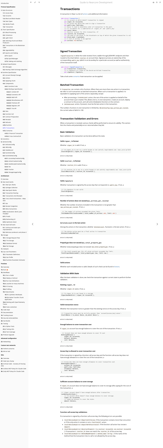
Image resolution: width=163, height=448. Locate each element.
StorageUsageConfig (13, 172)
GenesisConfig (6, 142)
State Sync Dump (7, 361)
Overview (4, 179)
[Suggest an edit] (160, 2)
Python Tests (8, 326)
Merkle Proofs (8, 24)
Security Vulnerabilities (9, 318)
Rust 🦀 (4, 270)
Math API (12, 97)
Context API (13, 92)
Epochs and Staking (10, 53)
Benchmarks (8, 292)
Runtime (7, 125)
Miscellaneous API (15, 100)
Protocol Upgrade (7, 335)
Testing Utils (8, 329)
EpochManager (11, 58)
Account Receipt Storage (12, 75)
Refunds (7, 122)
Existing (67, 285)
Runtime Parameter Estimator (14, 260)
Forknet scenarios (7, 348)
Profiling (7, 289)
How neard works (7, 182)
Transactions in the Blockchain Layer (14, 46)
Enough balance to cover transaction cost (75, 324)
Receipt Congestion (10, 206)
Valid (66, 181)
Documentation (7, 312)
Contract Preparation (11, 117)
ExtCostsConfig (9, 144)
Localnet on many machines (13, 283)
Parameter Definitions (11, 254)
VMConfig (7, 147)
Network (4, 249)
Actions (6, 78)
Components (8, 83)
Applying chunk (9, 81)
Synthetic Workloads (13, 295)
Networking (5, 342)
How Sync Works (9, 185)
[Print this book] (153, 2)
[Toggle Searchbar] (39, 2)
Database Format (10, 243)
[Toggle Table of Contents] (31, 2)
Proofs (6, 216)
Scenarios (7, 131)
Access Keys (8, 13)
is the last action (72, 223)
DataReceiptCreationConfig (15, 164)
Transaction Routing (10, 193)
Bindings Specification (13, 89)
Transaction (8, 27)
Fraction (9, 169)
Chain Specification (8, 29)
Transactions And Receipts (12, 196)
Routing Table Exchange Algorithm (15, 69)
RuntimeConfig (9, 153)
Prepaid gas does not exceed (80, 243)
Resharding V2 (9, 219)
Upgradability (8, 50)
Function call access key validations (73, 412)
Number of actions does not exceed (84, 201)
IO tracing (7, 286)
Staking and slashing (13, 61)
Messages (7, 67)
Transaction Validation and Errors (79, 118)
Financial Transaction (14, 133)
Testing (4, 323)
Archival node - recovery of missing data (13, 365)
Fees (5, 111)
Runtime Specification (8, 72)
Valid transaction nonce (69, 305)
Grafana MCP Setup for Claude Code (13, 368)
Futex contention (10, 307)
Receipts (7, 119)
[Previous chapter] (32, 224)
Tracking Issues (7, 315)
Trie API (11, 108)
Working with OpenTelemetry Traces (14, 303)
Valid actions (65, 263)
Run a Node (8, 275)
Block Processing (9, 32)
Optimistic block (9, 222)
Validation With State (69, 273)
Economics (5, 139)
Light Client (8, 38)
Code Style (5, 310)
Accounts (7, 16)
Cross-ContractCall (13, 136)
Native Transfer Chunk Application (14, 298)
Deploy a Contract (10, 278)
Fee (8, 167)
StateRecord (8, 150)
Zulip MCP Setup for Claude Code (12, 371)
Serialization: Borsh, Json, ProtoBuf (12, 213)
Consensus (7, 35)
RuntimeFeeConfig (10, 156)
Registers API (13, 106)
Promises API (13, 103)
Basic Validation (67, 132)
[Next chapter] (157, 224)
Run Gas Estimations (11, 281)
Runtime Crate (11, 86)
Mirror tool (5, 351)
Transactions (8, 128)
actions (85, 14)
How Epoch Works (10, 190)
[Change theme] (35, 2)
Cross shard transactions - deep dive (14, 199)
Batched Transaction (72, 84)
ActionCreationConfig (13, 161)
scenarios (76, 76)
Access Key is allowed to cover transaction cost (77, 351)
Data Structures (6, 10)
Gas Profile (8, 257)
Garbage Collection (10, 187)
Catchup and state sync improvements (11, 228)
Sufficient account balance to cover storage (76, 382)
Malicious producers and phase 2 (15, 232)
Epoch (8, 56)
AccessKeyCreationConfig (14, 158)
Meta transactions (10, 209)
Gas (5, 203)
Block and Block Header (11, 18)
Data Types (7, 21)
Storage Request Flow (11, 238)
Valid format (69, 141)
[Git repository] (157, 2)
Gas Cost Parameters (8, 252)
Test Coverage (9, 332)
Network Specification (8, 64)
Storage (4, 235)
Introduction (5, 3)
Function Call (8, 114)
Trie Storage (8, 240)
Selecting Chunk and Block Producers (12, 42)
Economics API (14, 94)
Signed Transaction (71, 51)
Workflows (5, 272)
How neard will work (8, 225)
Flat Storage (8, 246)
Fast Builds (5, 321)
